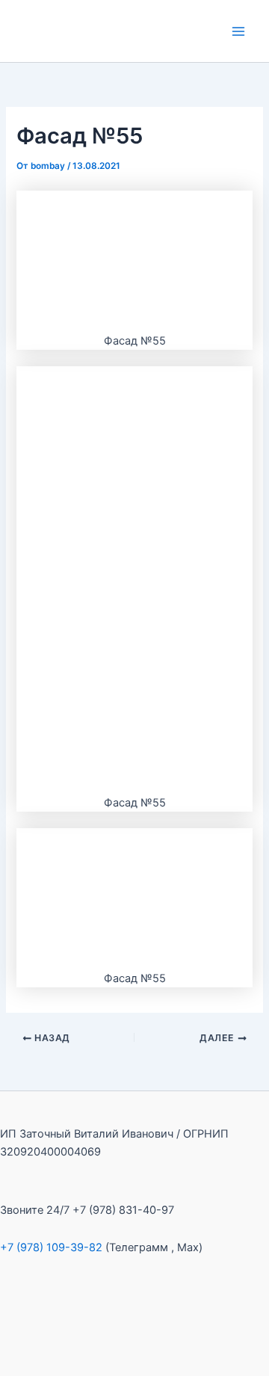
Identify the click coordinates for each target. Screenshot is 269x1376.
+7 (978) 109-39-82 (51, 1247)
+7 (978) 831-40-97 (123, 1210)
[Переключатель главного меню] (238, 31)
